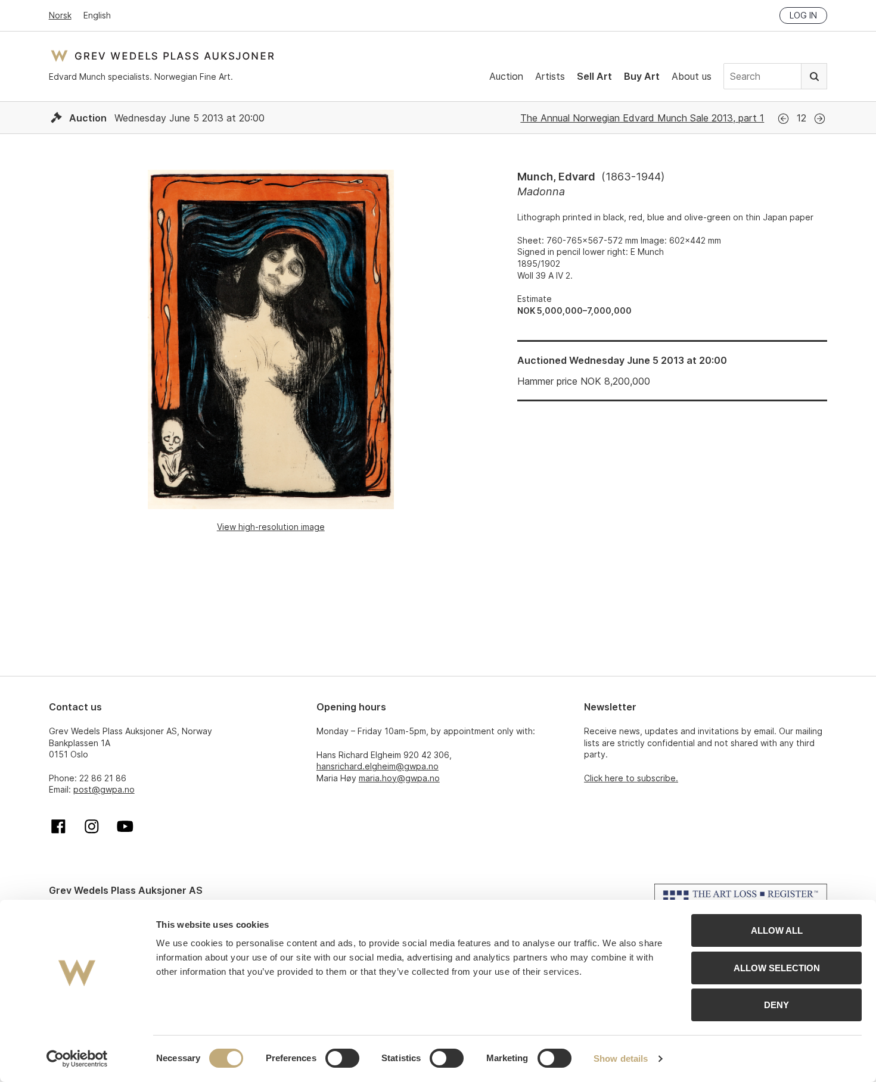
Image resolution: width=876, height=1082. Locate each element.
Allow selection (777, 968)
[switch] (342, 1058)
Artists (550, 76)
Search (814, 76)
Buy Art (642, 76)
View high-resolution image (271, 527)
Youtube (125, 826)
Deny (776, 1005)
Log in (803, 15)
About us (692, 76)
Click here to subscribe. (631, 778)
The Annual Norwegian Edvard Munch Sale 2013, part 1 (642, 118)
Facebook (58, 826)
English (97, 15)
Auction (506, 76)
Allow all (777, 930)
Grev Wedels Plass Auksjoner (162, 55)
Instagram (91, 826)
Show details (621, 1058)
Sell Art (594, 76)
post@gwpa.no (104, 789)
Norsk (60, 15)
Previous (783, 118)
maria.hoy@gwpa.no (399, 778)
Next (819, 118)
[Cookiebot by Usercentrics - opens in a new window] (77, 1059)
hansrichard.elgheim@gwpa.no (377, 766)
